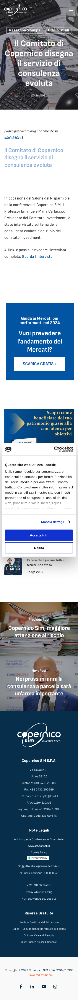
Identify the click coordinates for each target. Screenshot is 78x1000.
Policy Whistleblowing (39, 892)
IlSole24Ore (12, 138)
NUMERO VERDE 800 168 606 (39, 898)
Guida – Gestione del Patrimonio (39, 922)
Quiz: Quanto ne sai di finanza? (39, 942)
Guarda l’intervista (37, 256)
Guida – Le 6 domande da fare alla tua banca (39, 929)
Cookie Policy (39, 852)
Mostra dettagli (52, 522)
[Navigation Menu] (71, 9)
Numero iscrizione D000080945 (39, 873)
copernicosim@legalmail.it (42, 796)
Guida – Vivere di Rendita (39, 935)
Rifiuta (39, 548)
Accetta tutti (39, 535)
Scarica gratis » (40, 363)
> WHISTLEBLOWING (39, 885)
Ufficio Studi (58, 30)
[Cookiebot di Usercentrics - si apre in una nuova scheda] (55, 449)
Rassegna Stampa (25, 30)
